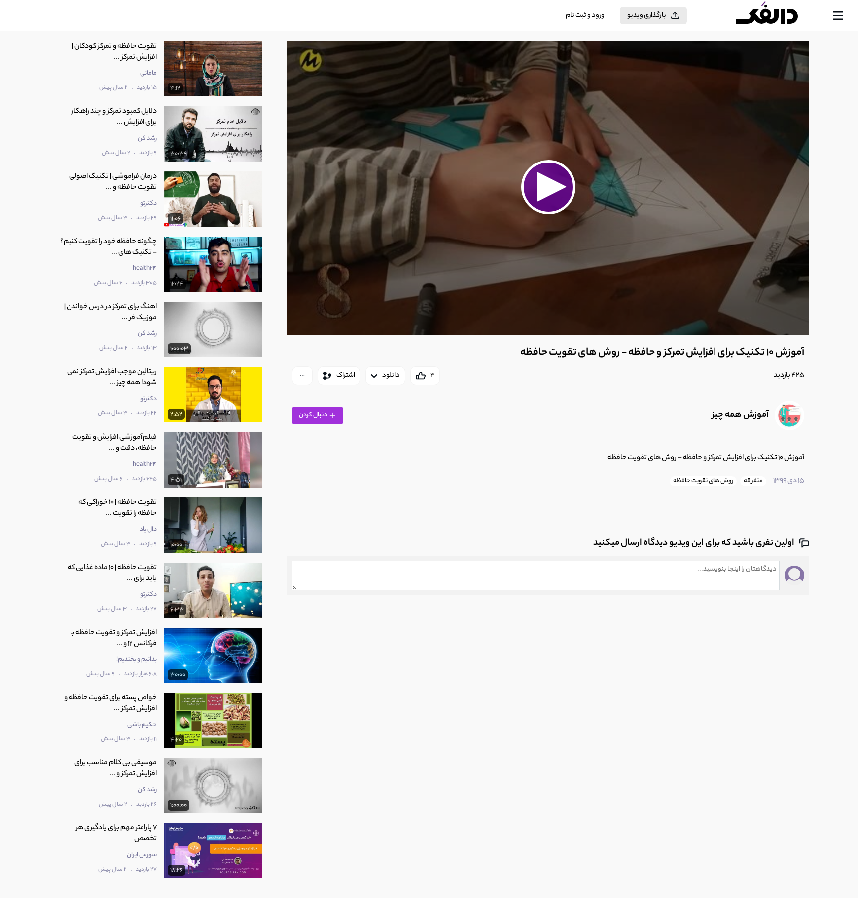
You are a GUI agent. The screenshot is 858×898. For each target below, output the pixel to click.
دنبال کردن (313, 415)
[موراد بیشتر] (302, 375)
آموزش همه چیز (740, 415)
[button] (548, 187)
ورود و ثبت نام (585, 15)
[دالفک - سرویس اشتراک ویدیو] (775, 16)
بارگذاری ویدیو (646, 15)
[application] (548, 188)
